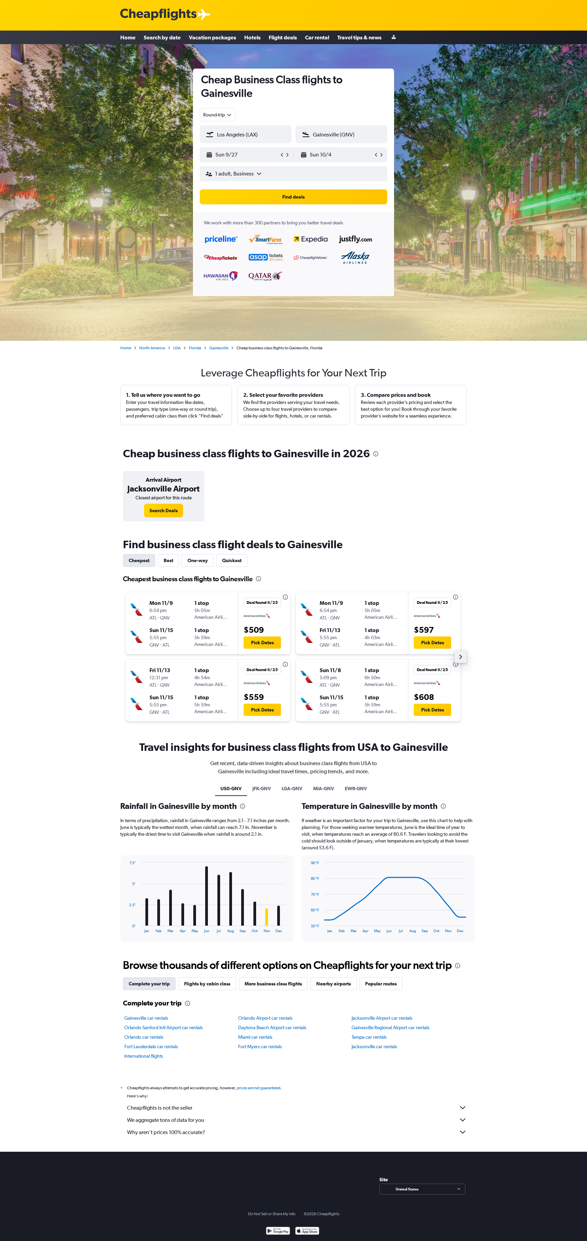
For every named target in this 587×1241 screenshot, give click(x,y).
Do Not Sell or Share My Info (272, 1213)
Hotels (252, 37)
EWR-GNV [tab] (356, 788)
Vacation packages (212, 37)
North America (152, 348)
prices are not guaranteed (258, 1088)
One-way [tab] (198, 560)
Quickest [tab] (232, 560)
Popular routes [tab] (381, 983)
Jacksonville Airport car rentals (382, 1018)
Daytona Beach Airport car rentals (272, 1027)
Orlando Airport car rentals (265, 1018)
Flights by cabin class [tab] (207, 983)
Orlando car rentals (143, 1037)
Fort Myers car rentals (260, 1046)
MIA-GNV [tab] (323, 788)
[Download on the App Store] (307, 1231)
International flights (143, 1056)
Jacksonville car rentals (374, 1046)
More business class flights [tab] (273, 983)
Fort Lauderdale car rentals (151, 1046)
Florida (195, 348)
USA (177, 348)
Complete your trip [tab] (149, 983)
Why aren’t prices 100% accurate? (166, 1132)
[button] (242, 155)
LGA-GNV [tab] (292, 788)
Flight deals (283, 37)
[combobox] (218, 115)
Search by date (162, 37)
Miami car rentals (255, 1037)
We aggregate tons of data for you (165, 1120)
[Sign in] (393, 37)
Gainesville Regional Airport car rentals (390, 1027)
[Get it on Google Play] (278, 1231)
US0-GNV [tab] (231, 788)
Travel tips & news (359, 37)
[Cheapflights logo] (158, 15)
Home (128, 37)
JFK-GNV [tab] (261, 788)
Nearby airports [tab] (333, 983)
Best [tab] (168, 560)
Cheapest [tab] (139, 560)
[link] (163, 510)
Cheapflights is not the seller (159, 1108)
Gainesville (218, 348)
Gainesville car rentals (146, 1018)
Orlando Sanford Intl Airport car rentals (163, 1027)
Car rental (317, 37)
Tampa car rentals (369, 1037)
